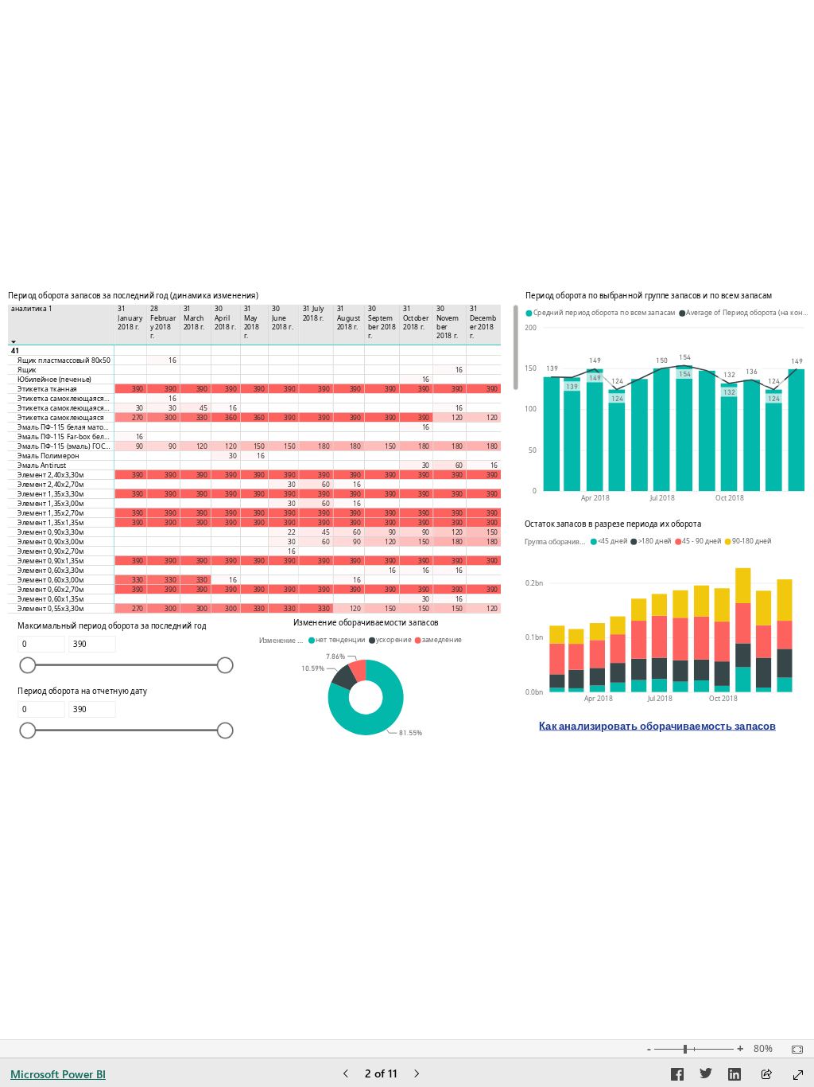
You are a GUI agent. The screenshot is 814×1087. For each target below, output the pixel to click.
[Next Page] (416, 1074)
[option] (551, 433)
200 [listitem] (531, 326)
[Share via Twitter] (706, 1076)
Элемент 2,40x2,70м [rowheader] (50, 484)
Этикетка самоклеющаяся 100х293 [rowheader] (65, 398)
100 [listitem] (531, 408)
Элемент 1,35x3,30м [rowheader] (50, 493)
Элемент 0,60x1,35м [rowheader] (50, 598)
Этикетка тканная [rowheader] (47, 388)
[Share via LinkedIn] (734, 1076)
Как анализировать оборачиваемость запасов (657, 725)
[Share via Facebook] (677, 1076)
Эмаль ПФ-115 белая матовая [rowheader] (65, 427)
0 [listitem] (535, 490)
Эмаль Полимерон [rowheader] (48, 455)
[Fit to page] (793, 1049)
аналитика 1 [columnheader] (31, 309)
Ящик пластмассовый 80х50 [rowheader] (63, 360)
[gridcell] (130, 350)
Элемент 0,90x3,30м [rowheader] (50, 532)
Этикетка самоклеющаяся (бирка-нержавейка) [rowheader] (65, 407)
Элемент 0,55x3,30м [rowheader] (50, 608)
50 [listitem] (533, 450)
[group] (263, 454)
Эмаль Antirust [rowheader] (42, 465)
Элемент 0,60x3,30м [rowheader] (50, 570)
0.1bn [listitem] (534, 637)
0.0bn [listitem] (534, 691)
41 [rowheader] (15, 350)
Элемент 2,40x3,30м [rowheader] (50, 474)
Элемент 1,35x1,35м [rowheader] (50, 522)
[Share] (766, 1075)
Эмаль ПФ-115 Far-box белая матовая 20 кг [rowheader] (65, 436)
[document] (657, 732)
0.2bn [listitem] (534, 582)
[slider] (27, 665)
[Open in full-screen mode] (798, 1075)
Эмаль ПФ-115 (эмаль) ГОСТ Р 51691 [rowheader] (65, 446)
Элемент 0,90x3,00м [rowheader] (50, 541)
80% (763, 1048)
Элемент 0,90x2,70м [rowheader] (50, 551)
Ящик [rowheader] (27, 369)
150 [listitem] (531, 368)
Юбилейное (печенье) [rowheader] (54, 379)
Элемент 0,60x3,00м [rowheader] (50, 579)
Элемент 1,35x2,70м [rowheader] (50, 512)
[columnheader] (130, 325)
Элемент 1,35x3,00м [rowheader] (50, 503)
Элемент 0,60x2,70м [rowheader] (50, 589)
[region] (407, 519)
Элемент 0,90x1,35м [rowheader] (50, 560)
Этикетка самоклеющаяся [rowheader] (60, 417)
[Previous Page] (345, 1074)
